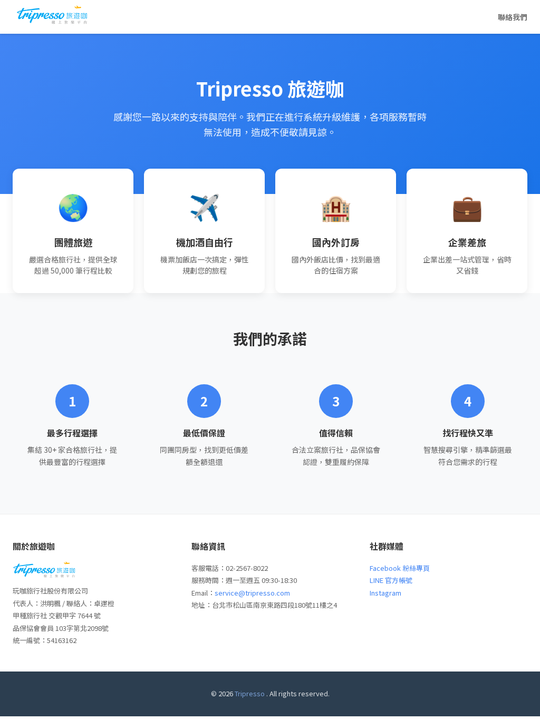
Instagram (385, 593)
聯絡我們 (512, 17)
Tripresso (250, 693)
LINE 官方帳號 (391, 580)
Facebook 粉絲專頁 (400, 568)
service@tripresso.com (252, 593)
